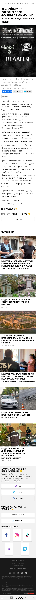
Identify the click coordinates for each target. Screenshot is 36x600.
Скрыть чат (18, 219)
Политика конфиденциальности (18, 568)
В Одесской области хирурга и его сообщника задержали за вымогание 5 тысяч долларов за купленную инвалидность (17, 265)
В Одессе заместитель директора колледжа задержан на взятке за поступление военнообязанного (13, 453)
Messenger (19, 498)
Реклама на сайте (18, 565)
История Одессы (22, 3)
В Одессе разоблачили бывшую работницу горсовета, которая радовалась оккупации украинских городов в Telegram (18, 377)
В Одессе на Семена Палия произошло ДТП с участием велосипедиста (15, 415)
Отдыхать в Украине (8, 3)
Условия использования (18, 560)
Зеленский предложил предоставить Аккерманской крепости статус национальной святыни (18, 339)
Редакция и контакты (18, 563)
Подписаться (19, 521)
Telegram (19, 492)
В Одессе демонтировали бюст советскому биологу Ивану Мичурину (17, 302)
